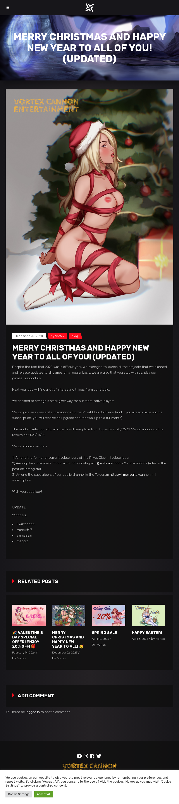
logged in (33, 712)
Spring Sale (104, 632)
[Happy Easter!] (148, 615)
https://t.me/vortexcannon (130, 475)
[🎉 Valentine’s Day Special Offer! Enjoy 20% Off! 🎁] (29, 615)
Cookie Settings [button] (18, 794)
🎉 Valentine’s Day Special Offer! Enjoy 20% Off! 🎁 (27, 639)
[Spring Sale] (108, 615)
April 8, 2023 (140, 638)
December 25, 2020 (29, 336)
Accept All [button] (43, 794)
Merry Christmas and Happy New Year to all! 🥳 (68, 639)
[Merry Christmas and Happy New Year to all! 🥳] (69, 615)
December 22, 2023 (65, 652)
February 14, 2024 (24, 652)
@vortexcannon (108, 463)
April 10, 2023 (100, 638)
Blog (75, 336)
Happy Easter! (147, 632)
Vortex (60, 336)
